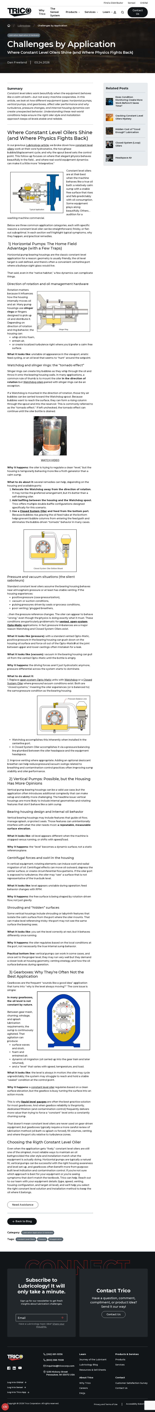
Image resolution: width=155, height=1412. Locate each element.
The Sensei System (55, 12)
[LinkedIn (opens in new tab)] (14, 1368)
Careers (83, 1388)
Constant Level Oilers (26, 1239)
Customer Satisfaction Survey (131, 1383)
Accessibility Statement (137, 1404)
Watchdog (71, 679)
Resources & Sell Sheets (92, 1369)
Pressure (42, 1239)
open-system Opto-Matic (35, 679)
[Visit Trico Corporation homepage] (19, 1357)
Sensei (131, 3)
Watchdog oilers (33, 382)
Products (71, 12)
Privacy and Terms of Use (106, 1404)
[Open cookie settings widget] (5, 1406)
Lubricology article (37, 145)
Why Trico (42, 12)
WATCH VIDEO (50, 460)
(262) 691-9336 (54, 1354)
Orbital (144, 3)
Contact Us (138, 12)
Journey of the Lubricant (92, 1359)
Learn (106, 12)
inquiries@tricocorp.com (60, 1366)
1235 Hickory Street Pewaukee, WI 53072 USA (60, 1373)
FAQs (82, 1393)
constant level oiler (42, 1087)
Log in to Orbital (15, 1382)
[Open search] (122, 12)
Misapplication (55, 1239)
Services (90, 12)
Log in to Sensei (15, 1387)
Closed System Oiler (33, 511)
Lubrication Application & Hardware (24, 35)
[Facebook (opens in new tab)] (8, 1368)
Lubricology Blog (88, 1364)
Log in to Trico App (16, 1392)
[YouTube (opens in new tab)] (20, 1368)
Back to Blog (23, 1221)
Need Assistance (22, 1204)
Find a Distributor (113, 3)
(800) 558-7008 (55, 1360)
